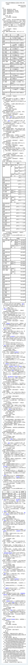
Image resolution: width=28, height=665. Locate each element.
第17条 (8, 619)
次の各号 (12, 336)
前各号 (7, 363)
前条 (11, 116)
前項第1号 (11, 366)
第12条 (8, 323)
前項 (9, 120)
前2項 (5, 309)
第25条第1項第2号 (8, 552)
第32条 (8, 601)
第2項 (7, 513)
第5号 (20, 366)
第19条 (17, 476)
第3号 (16, 376)
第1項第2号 (10, 376)
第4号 (15, 366)
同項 (17, 500)
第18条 (13, 619)
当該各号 (18, 530)
